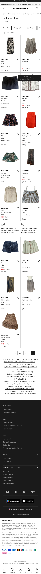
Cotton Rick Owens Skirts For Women (19, 389)
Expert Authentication (29, 228)
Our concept (7, 409)
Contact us (7, 461)
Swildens (11, 14)
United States (20, 563)
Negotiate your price (8, 228)
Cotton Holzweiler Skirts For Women (19, 376)
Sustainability (8, 474)
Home (4, 14)
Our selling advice (9, 442)
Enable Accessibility (20, 1)
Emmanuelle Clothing (25, 371)
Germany (27, 563)
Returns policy (8, 429)
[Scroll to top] (33, 353)
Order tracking (8, 423)
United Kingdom (12, 563)
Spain (32, 563)
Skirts (33, 14)
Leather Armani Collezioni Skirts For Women (19, 359)
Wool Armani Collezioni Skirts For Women (19, 362)
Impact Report (8, 477)
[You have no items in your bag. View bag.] (37, 8)
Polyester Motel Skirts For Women (19, 384)
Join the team (8, 480)
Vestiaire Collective (11, 468)
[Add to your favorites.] (18, 59)
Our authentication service (12, 426)
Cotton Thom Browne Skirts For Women (20, 394)
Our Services (8, 406)
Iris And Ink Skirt (19, 379)
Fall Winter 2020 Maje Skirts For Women (19, 381)
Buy (4, 419)
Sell (5, 435)
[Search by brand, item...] (4, 8)
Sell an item (7, 445)
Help (5, 454)
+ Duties (7, 66)
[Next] (25, 353)
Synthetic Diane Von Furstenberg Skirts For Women (20, 368)
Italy (37, 563)
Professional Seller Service (12, 448)
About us (6, 471)
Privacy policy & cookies (20, 514)
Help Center (7, 458)
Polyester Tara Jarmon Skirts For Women (19, 391)
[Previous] (16, 353)
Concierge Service (9, 412)
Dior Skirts (10, 371)
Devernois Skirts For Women (19, 364)
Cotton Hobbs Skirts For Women (19, 374)
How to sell (7, 439)
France (5, 563)
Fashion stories (8, 483)
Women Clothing (23, 14)
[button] (37, 8)
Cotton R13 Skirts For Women (19, 386)
